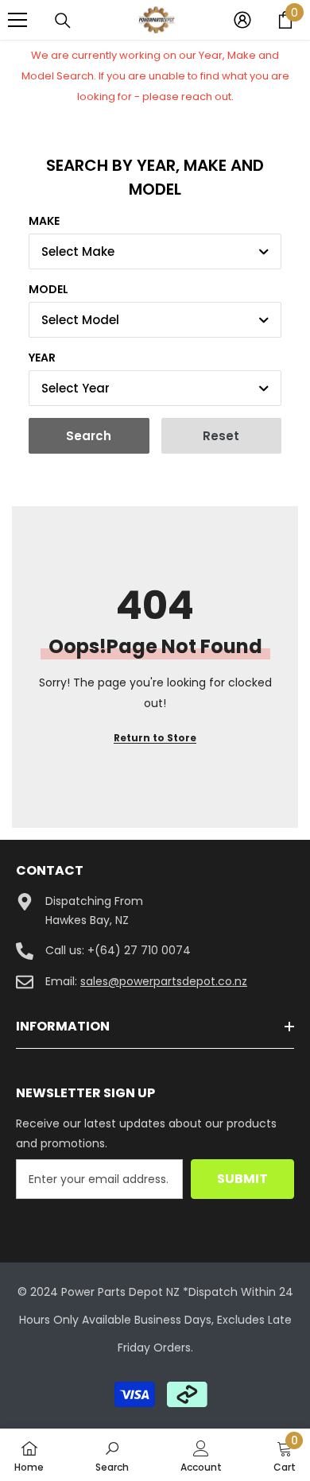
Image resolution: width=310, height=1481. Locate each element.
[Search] (62, 20)
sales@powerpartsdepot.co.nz (163, 981)
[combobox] (155, 251)
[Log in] (242, 20)
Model (48, 289)
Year (42, 357)
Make (44, 221)
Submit (242, 1179)
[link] (112, 1455)
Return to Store (155, 737)
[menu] (17, 19)
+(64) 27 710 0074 (139, 950)
